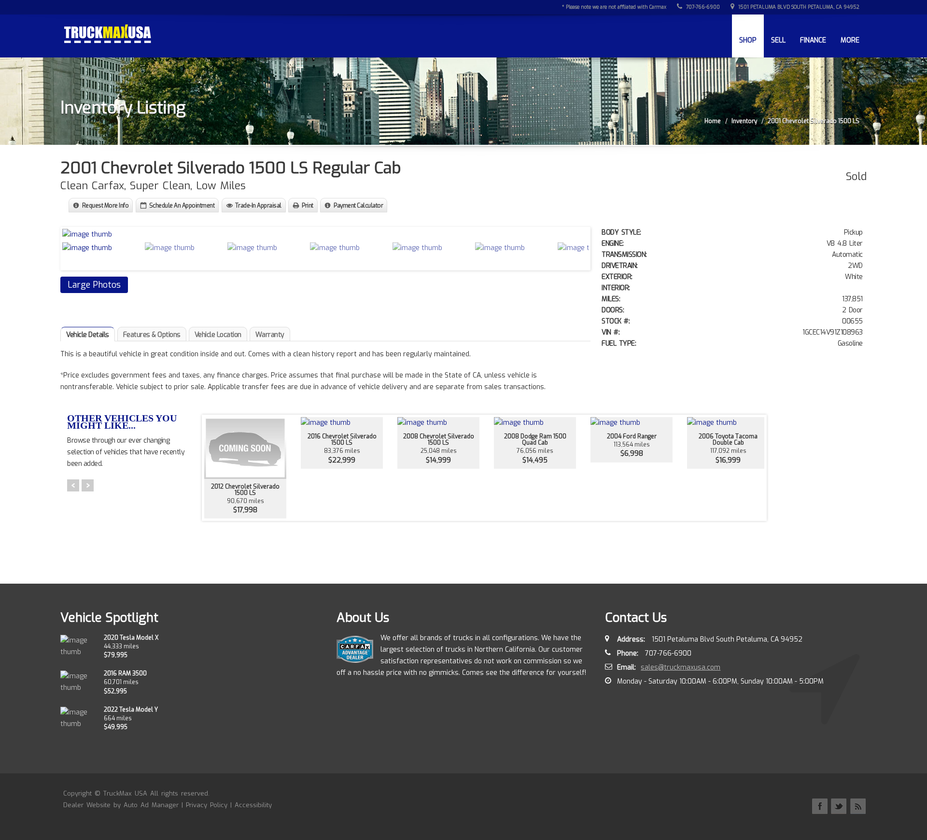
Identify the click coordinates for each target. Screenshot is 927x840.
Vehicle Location (218, 334)
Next (579, 247)
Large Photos (94, 285)
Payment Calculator (358, 206)
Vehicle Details (87, 334)
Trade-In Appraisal (258, 206)
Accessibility (253, 805)
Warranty (269, 334)
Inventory (744, 121)
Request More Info (105, 206)
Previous (72, 247)
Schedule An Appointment (182, 206)
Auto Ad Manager (151, 805)
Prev (73, 485)
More (850, 40)
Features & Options (152, 334)
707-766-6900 (702, 7)
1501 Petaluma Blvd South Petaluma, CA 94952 (798, 7)
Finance (813, 40)
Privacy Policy (206, 805)
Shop (748, 40)
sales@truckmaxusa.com (680, 667)
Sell (778, 40)
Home (712, 121)
